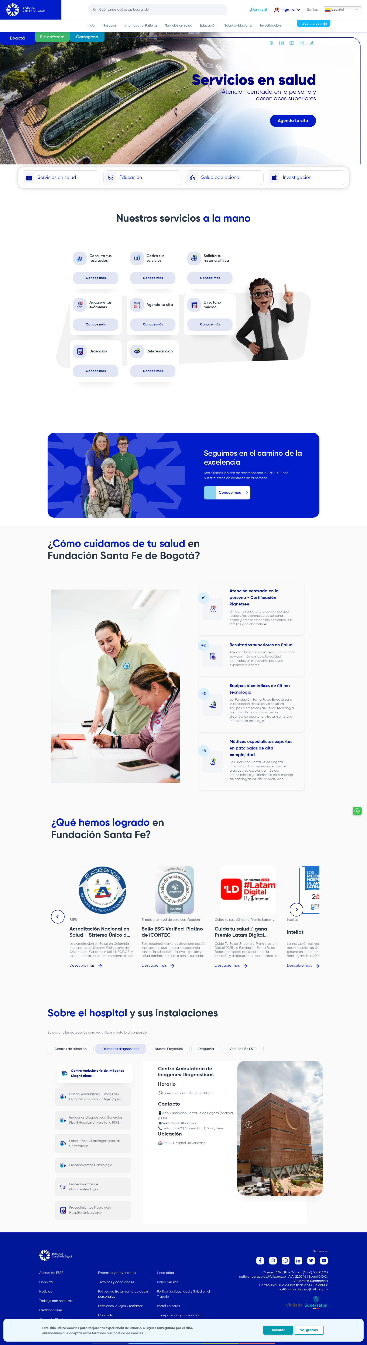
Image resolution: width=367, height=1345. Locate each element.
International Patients (140, 25)
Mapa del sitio (168, 1282)
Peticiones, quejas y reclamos (120, 1306)
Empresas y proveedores (117, 1273)
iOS (163, 1118)
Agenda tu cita (293, 121)
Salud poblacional (238, 25)
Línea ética (165, 1273)
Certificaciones (50, 1310)
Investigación (270, 25)
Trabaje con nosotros (55, 1301)
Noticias (45, 1291)
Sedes (312, 10)
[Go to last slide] (58, 917)
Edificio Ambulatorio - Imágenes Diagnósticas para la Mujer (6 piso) (95, 1097)
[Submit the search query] (94, 10)
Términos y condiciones (116, 1282)
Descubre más (82, 965)
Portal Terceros (168, 1306)
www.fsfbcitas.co (184, 1123)
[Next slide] (296, 909)
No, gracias (309, 1330)
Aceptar (278, 1330)
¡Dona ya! (258, 10)
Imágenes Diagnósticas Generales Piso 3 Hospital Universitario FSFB (95, 1120)
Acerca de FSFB (51, 1273)
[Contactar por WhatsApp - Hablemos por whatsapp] (357, 811)
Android (227, 1113)
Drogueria (206, 1049)
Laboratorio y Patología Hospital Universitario (94, 1143)
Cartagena (87, 37)
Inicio (91, 25)
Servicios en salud (178, 25)
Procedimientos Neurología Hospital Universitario (90, 1210)
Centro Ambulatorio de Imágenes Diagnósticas (97, 1073)
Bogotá (17, 38)
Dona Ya (46, 1282)
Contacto (105, 1315)
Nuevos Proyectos (169, 1049)
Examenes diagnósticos (120, 1049)
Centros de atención (71, 1049)
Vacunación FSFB (243, 1049)
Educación (208, 25)
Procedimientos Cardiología (90, 1165)
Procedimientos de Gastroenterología (83, 1187)
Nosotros (110, 25)
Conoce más (96, 278)
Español (337, 9)
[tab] (278, 1191)
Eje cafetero (52, 37)
